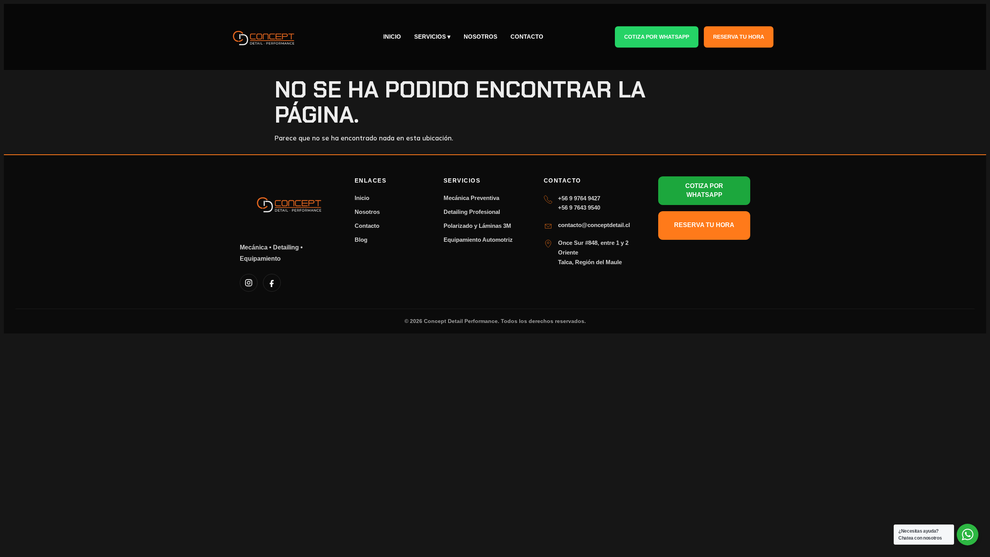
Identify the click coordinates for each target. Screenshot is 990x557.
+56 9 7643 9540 (579, 207)
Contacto (526, 36)
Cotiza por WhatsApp (656, 37)
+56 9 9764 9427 (579, 198)
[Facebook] (272, 283)
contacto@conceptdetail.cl (594, 225)
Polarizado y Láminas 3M (477, 225)
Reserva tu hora (738, 37)
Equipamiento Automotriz (478, 239)
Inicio (392, 36)
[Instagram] (249, 283)
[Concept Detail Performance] (264, 37)
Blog (361, 239)
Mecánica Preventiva (471, 198)
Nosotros (480, 36)
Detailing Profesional (472, 211)
